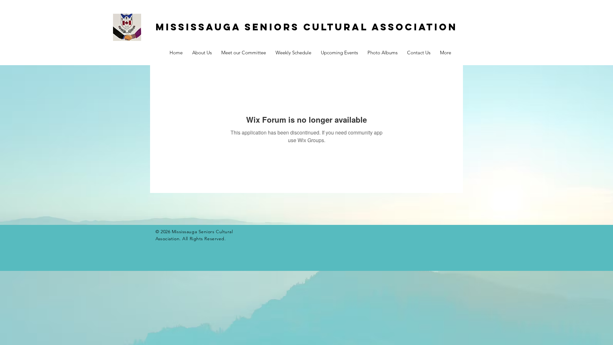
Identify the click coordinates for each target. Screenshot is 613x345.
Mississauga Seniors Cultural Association (306, 27)
